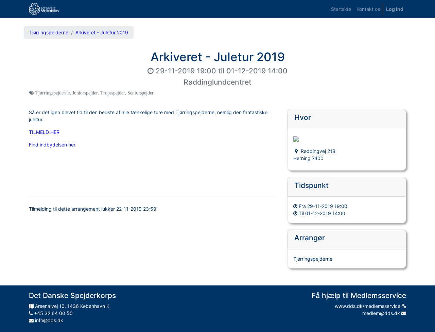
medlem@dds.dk (381, 313)
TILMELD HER (44, 132)
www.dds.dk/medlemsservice (368, 306)
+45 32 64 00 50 (53, 313)
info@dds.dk (48, 320)
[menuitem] (341, 9)
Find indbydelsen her (52, 144)
